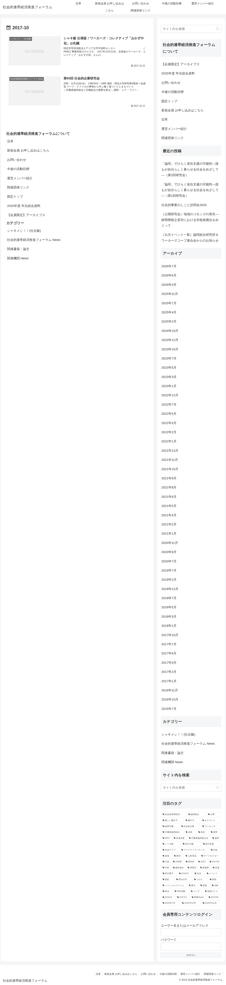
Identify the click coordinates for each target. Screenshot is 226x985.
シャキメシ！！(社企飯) (24, 230)
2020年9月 (169, 552)
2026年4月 (169, 284)
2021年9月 (169, 478)
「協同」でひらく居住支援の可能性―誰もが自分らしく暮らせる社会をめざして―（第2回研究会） (190, 169)
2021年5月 (169, 506)
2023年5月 (169, 367)
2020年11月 (169, 543)
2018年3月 (169, 616)
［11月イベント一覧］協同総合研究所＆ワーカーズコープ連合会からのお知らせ (190, 237)
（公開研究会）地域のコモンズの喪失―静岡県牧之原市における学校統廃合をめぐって (190, 219)
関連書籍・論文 (18, 249)
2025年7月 (169, 303)
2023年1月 (169, 386)
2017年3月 (169, 662)
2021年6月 (169, 496)
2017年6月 (169, 653)
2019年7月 (169, 570)
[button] (218, 29)
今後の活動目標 (18, 169)
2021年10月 (169, 469)
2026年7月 (169, 266)
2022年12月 (169, 395)
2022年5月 (169, 413)
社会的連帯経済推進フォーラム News (33, 240)
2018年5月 (169, 607)
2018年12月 (169, 589)
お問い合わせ (16, 160)
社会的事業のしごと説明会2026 (184, 205)
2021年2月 (169, 524)
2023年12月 (169, 340)
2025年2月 (169, 321)
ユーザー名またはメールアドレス (184, 925)
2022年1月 (169, 441)
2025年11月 (169, 294)
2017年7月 (169, 644)
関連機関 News (18, 258)
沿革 (10, 141)
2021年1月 (169, 533)
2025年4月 (169, 312)
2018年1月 (169, 625)
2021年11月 (169, 460)
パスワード (169, 940)
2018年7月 (169, 598)
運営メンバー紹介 (19, 178)
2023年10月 (169, 349)
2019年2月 (169, 579)
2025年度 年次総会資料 (23, 206)
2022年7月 (169, 404)
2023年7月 (169, 358)
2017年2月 (169, 672)
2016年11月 (169, 690)
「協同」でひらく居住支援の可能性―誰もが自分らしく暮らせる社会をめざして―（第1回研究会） (190, 190)
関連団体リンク (18, 187)
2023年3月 (169, 377)
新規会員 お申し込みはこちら (28, 150)
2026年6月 (169, 275)
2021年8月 (169, 487)
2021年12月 (169, 450)
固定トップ (15, 196)
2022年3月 (169, 423)
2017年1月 (169, 681)
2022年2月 (169, 432)
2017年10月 (169, 635)
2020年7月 (169, 561)
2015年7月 (169, 709)
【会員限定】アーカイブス (26, 215)
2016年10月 (169, 699)
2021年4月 (169, 515)
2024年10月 (169, 331)
